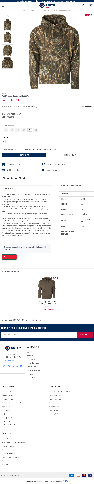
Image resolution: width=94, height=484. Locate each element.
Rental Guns (31, 367)
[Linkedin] (20, 178)
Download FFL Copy (9, 446)
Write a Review (87, 106)
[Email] (8, 178)
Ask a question (9, 257)
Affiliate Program (8, 406)
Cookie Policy (23, 421)
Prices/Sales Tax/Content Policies (61, 392)
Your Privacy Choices (53, 481)
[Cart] (90, 5)
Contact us (31, 359)
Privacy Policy (23, 417)
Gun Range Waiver (33, 370)
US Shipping (6, 410)
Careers (30, 374)
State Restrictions (55, 399)
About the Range (33, 363)
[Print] (12, 178)
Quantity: (6, 137)
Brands (4, 450)
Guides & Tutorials (8, 453)
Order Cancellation (8, 399)
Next (7, 72)
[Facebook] (3, 178)
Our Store (30, 352)
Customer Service (55, 395)
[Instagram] (8, 366)
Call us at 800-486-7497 (12, 361)
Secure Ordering (7, 395)
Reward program (55, 403)
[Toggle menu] (3, 5)
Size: (9, 126)
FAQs (4, 414)
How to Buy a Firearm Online (12, 439)
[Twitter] (16, 178)
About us (30, 356)
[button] (22, 320)
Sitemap (5, 465)
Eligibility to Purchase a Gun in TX (60, 414)
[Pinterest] (24, 178)
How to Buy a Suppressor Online (13, 442)
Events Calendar (33, 378)
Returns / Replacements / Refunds (14, 403)
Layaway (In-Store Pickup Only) (13, 457)
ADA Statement (54, 406)
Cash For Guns (54, 410)
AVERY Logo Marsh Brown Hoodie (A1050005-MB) (47, 303)
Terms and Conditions (23, 425)
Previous (7, 16)
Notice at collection (33, 481)
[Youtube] (12, 366)
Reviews (5, 461)
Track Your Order (8, 392)
